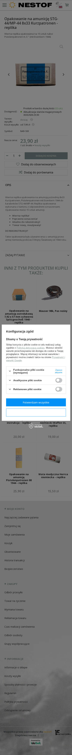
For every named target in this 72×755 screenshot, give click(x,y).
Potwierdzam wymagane (36, 412)
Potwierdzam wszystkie (36, 402)
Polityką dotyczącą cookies (31, 347)
